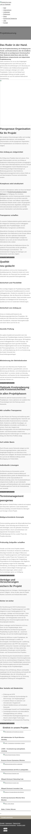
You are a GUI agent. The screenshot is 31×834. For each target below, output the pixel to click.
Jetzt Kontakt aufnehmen (7, 257)
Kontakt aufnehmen (7, 817)
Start (4, 8)
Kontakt (5, 23)
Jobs (4, 20)
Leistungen (6, 12)
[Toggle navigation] (0, 813)
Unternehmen (7, 10)
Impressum (8, 823)
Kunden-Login (21, 825)
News (5, 16)
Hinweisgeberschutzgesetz (8, 825)
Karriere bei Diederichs (10, 18)
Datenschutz (16, 823)
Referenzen (6, 14)
